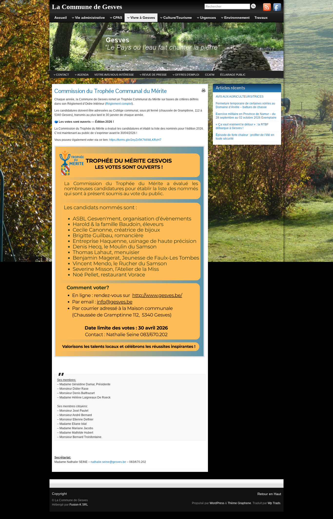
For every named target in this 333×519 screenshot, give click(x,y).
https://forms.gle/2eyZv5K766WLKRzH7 (135, 140)
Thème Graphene (239, 503)
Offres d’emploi (187, 74)
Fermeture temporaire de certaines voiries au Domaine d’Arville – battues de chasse (245, 105)
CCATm (209, 74)
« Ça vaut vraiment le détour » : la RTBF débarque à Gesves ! (242, 126)
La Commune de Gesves (87, 6)
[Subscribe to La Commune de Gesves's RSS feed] (267, 7)
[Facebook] (277, 7)
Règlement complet (119, 103)
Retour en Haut (269, 494)
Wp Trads (274, 503)
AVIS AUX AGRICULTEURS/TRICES (240, 96)
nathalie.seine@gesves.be (108, 462)
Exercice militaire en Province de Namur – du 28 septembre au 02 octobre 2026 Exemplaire (246, 115)
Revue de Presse (154, 74)
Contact (62, 74)
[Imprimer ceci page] (204, 90)
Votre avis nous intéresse (114, 74)
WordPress (217, 503)
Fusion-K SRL (78, 504)
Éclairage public (232, 74)
